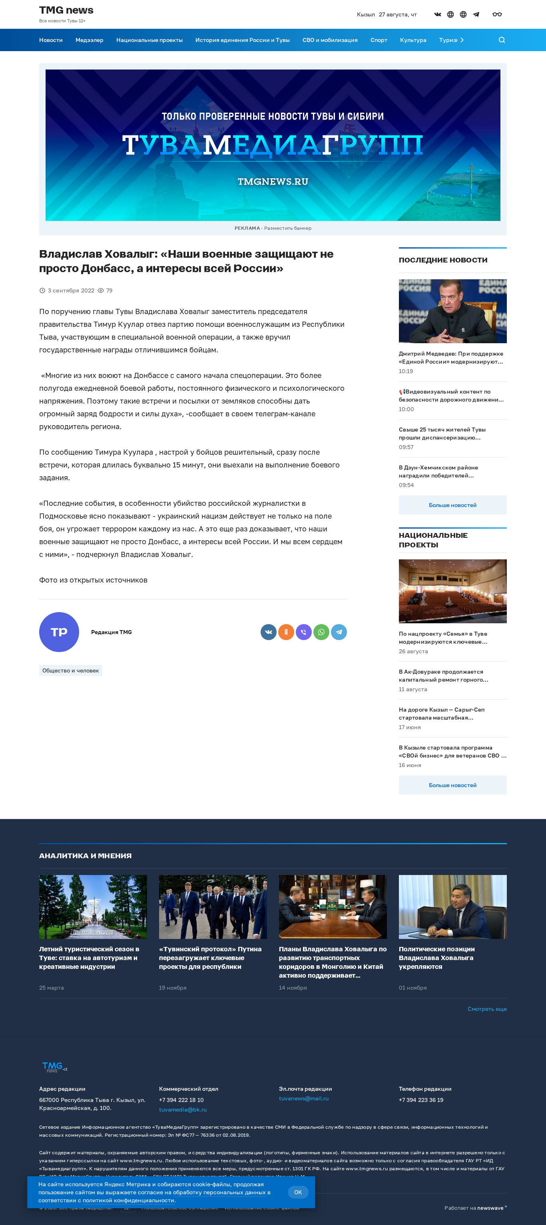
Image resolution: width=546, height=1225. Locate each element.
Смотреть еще (487, 1008)
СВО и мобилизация (330, 39)
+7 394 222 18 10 (181, 1099)
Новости (51, 39)
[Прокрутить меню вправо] (462, 40)
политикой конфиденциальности (128, 1200)
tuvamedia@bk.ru (183, 1109)
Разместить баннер (287, 228)
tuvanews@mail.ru (304, 1098)
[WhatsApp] (321, 632)
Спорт (379, 39)
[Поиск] (502, 40)
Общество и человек (70, 670)
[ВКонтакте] (269, 632)
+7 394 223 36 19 (421, 1099)
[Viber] (304, 632)
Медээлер (90, 39)
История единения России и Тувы (242, 39)
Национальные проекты (149, 39)
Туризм (449, 39)
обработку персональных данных (219, 1192)
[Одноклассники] (286, 632)
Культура (413, 39)
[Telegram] (339, 632)
